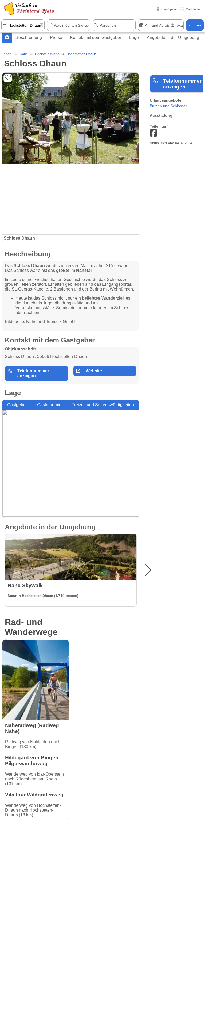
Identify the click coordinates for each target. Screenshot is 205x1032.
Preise (56, 37)
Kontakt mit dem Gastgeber (95, 37)
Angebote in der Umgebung (173, 37)
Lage (134, 37)
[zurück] (7, 38)
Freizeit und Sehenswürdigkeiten (103, 404)
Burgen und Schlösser (168, 106)
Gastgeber (17, 404)
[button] (148, 570)
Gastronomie (49, 404)
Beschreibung (28, 37)
